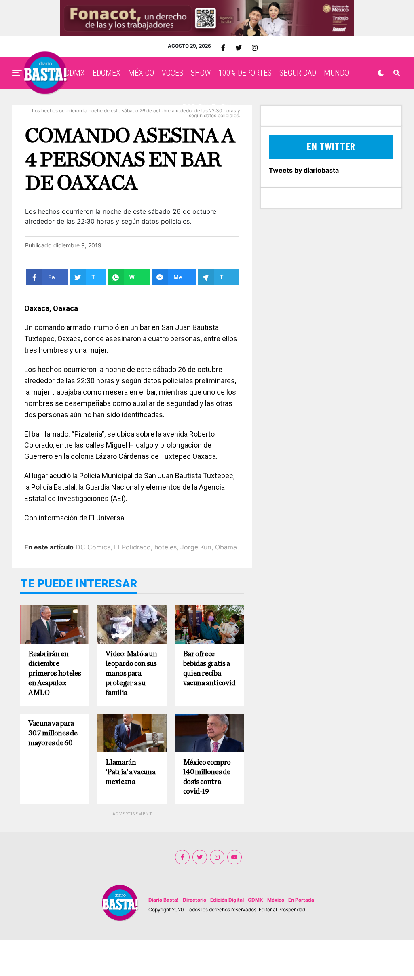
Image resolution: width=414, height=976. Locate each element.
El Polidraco (132, 547)
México (275, 900)
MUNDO (336, 73)
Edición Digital (227, 900)
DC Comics (93, 547)
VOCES (172, 73)
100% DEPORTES (245, 73)
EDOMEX (106, 73)
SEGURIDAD (297, 73)
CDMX (75, 73)
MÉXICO (141, 73)
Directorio (194, 900)
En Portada (301, 900)
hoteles (165, 547)
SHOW (201, 73)
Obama (226, 547)
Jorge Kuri (195, 547)
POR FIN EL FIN (207, 107)
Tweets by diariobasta (304, 170)
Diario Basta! (163, 900)
